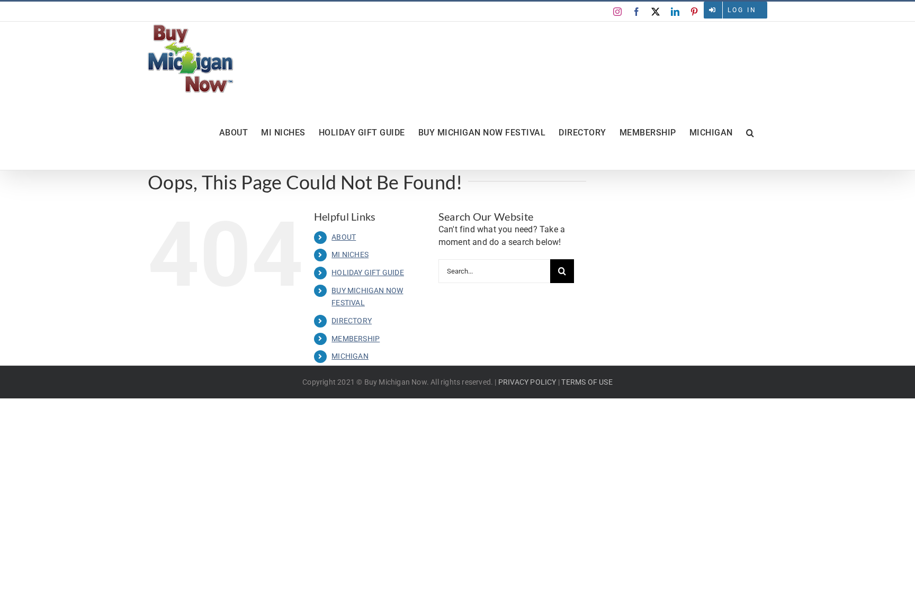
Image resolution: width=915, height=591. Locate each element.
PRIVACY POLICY (527, 382)
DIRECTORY (351, 320)
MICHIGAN (350, 356)
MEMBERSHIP (355, 338)
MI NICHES (350, 254)
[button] (750, 133)
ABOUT (343, 237)
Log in (742, 10)
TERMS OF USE (586, 382)
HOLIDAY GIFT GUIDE (367, 272)
